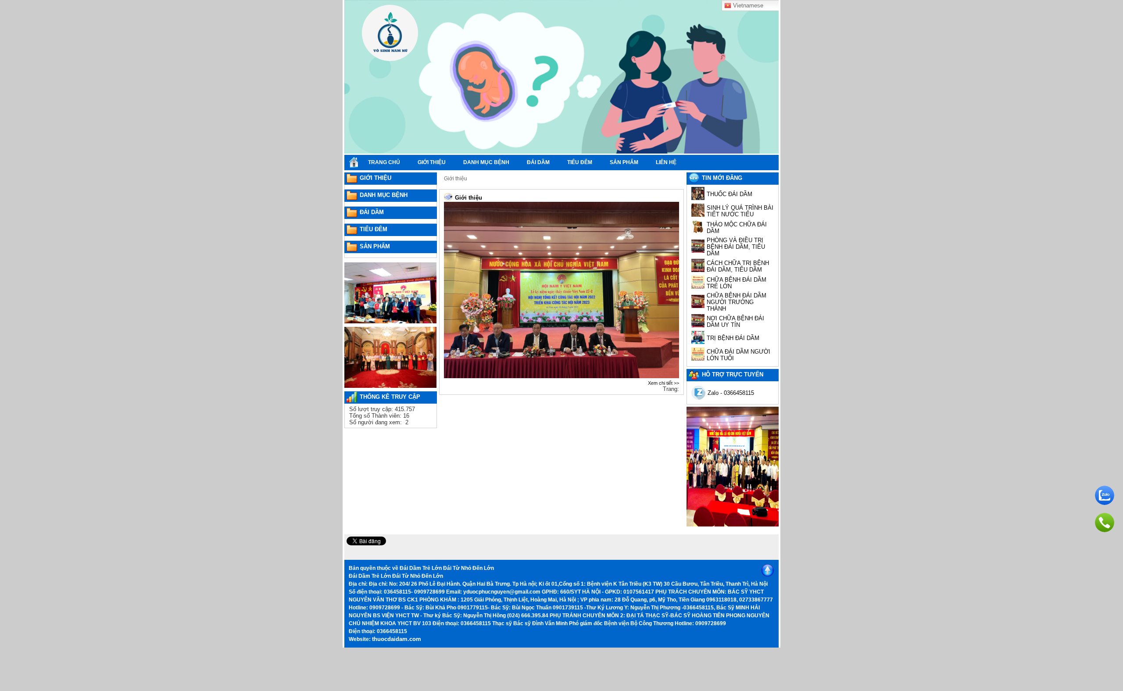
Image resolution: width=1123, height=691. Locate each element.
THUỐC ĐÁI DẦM (729, 194)
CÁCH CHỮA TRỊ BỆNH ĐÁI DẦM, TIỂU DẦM (738, 266)
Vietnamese (747, 5)
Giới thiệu (455, 178)
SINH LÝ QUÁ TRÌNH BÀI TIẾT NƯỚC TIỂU (740, 211)
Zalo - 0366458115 (731, 393)
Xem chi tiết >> (663, 383)
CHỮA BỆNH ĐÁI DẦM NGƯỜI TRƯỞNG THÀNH (736, 302)
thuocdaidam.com (396, 639)
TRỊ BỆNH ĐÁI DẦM (733, 338)
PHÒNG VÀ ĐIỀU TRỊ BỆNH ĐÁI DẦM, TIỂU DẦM (736, 247)
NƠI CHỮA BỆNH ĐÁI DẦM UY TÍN (735, 321)
